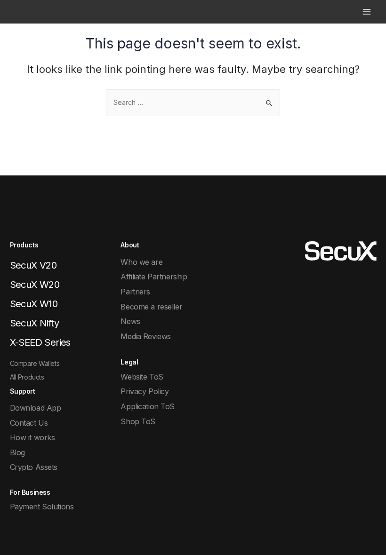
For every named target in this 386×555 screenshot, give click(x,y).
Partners (135, 291)
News (130, 321)
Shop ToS (138, 421)
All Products (27, 377)
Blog (17, 452)
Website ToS (142, 376)
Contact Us (29, 423)
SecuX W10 (34, 303)
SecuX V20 (33, 265)
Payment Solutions (42, 506)
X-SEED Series (40, 342)
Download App (35, 407)
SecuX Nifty (34, 323)
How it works (32, 437)
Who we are (141, 262)
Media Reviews (146, 336)
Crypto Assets (34, 467)
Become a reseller (151, 306)
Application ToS (148, 406)
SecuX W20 (35, 284)
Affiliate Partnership (154, 276)
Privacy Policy (145, 391)
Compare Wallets (35, 363)
